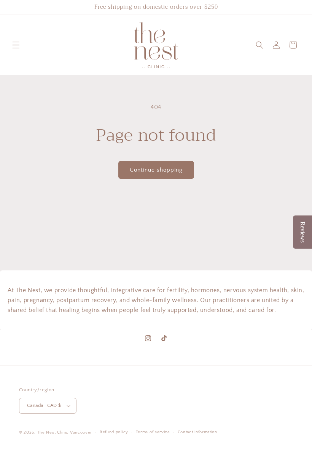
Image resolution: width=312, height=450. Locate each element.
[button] (16, 45)
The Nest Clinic (53, 432)
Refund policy (114, 432)
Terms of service (153, 432)
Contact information (197, 432)
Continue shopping (156, 170)
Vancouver (81, 432)
